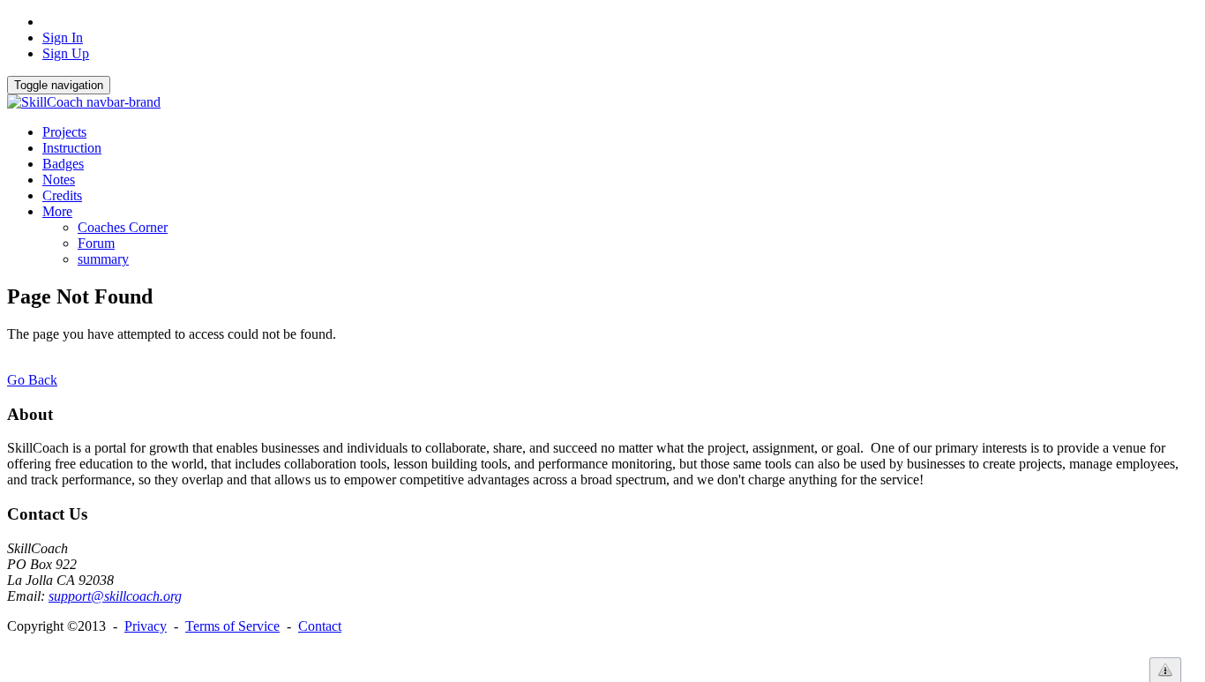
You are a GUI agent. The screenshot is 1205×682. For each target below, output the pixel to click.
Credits (62, 195)
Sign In (62, 37)
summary (103, 258)
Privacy (145, 625)
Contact (319, 625)
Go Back (32, 379)
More (57, 211)
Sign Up (65, 53)
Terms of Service (232, 625)
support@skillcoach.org (115, 595)
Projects (64, 131)
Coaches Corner (123, 227)
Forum (96, 243)
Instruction (71, 147)
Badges (63, 163)
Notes (58, 179)
